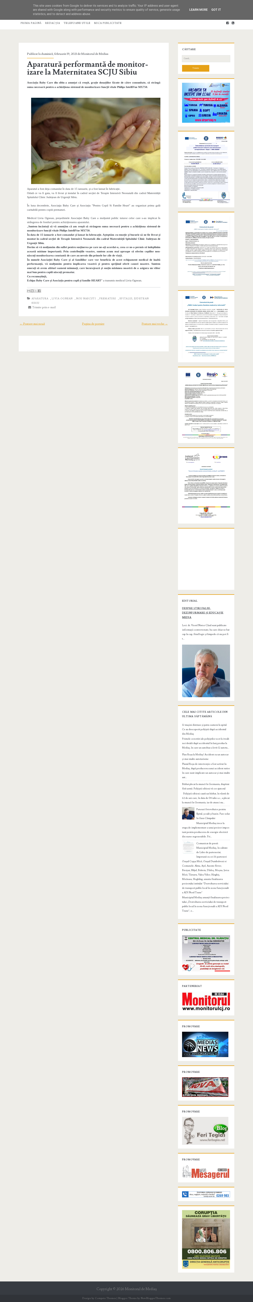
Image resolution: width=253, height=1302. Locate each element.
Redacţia (52, 23)
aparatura (40, 298)
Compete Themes (105, 1298)
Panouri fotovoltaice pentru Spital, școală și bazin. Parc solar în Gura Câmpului (213, 814)
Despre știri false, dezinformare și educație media (202, 613)
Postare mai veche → (155, 324)
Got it (216, 9)
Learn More (198, 9)
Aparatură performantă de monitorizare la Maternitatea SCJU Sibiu (87, 68)
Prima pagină (31, 23)
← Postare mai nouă (32, 324)
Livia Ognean (62, 298)
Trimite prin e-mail (43, 307)
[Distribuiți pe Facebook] (39, 291)
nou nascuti (86, 298)
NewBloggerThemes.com (156, 1298)
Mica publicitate (108, 23)
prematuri (107, 298)
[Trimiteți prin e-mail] (29, 291)
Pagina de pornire (93, 324)
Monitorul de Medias (94, 54)
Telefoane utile (77, 23)
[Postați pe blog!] (32, 291)
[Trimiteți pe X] (36, 291)
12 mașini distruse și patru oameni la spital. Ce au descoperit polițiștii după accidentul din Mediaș (204, 729)
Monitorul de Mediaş (141, 1289)
